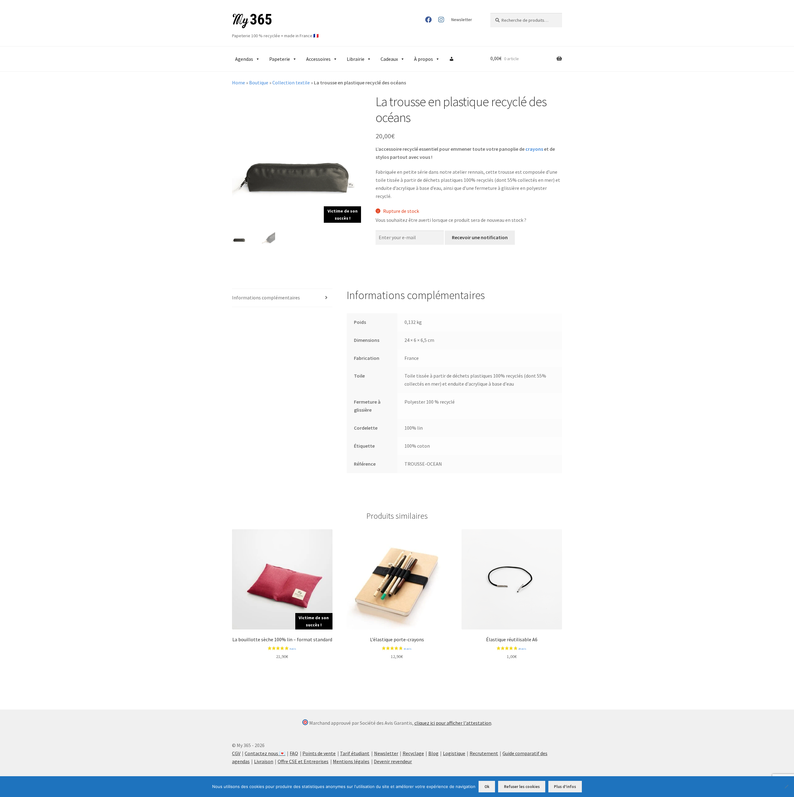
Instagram (441, 19)
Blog (433, 753)
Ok (486, 786)
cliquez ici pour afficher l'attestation (452, 723)
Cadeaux (389, 59)
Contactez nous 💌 (265, 753)
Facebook (428, 19)
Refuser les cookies (522, 786)
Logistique (454, 753)
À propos (423, 59)
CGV (236, 753)
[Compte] (451, 59)
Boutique (258, 82)
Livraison (263, 761)
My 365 (252, 21)
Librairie (355, 59)
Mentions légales (351, 761)
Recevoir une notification (480, 237)
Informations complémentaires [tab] (266, 297)
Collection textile (291, 82)
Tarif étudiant (354, 753)
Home (238, 82)
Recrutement (484, 753)
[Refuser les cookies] (786, 786)
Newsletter (461, 19)
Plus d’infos (565, 786)
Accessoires (318, 59)
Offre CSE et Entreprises (303, 761)
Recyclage (413, 753)
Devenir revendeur (393, 761)
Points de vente (319, 753)
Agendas (244, 59)
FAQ (294, 753)
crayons (534, 149)
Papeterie (279, 59)
